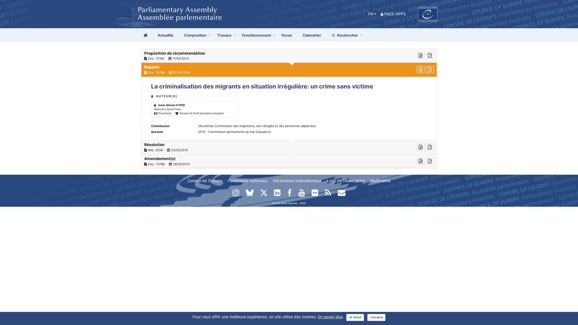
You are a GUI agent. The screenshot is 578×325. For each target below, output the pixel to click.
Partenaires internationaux (297, 181)
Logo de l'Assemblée (346, 181)
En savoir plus (330, 317)
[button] (289, 56)
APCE (303, 203)
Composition (195, 35)
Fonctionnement (256, 35)
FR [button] (370, 14)
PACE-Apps (395, 14)
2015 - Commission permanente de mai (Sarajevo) (234, 132)
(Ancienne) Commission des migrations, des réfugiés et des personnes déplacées (257, 126)
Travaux (224, 35)
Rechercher (347, 35)
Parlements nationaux (248, 181)
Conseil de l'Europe (205, 181)
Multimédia (381, 181)
